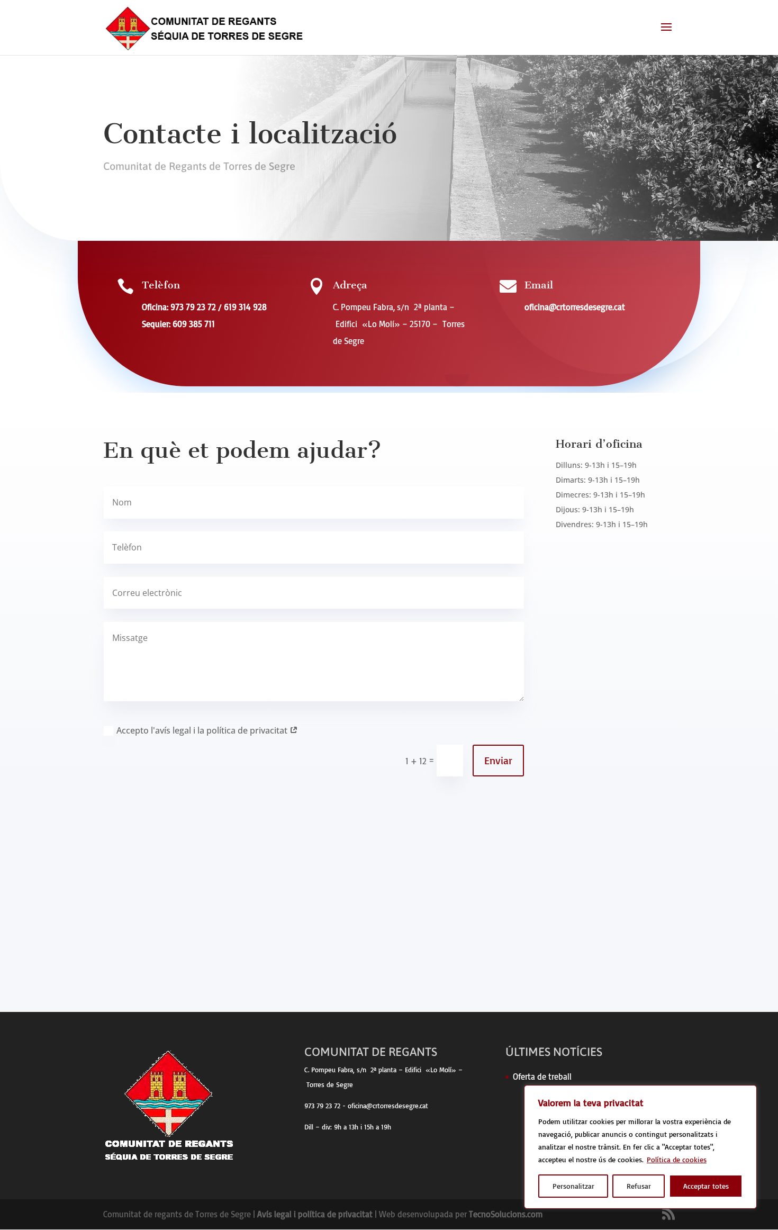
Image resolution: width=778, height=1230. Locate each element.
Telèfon (161, 285)
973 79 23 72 (193, 307)
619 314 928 (245, 307)
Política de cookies (677, 1159)
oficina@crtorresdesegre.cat (574, 307)
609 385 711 (194, 324)
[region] (640, 1147)
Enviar (498, 760)
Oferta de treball (542, 1076)
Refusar (639, 1185)
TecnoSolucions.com (505, 1214)
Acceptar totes (706, 1185)
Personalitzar (573, 1185)
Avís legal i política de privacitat (315, 1214)
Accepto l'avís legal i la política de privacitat (203, 730)
